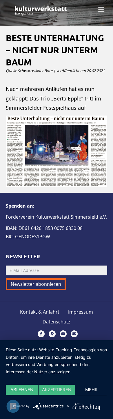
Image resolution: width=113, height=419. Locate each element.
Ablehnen (21, 389)
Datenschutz (56, 322)
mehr (91, 389)
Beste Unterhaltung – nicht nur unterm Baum (55, 49)
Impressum (80, 312)
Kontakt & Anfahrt (39, 312)
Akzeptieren (56, 389)
